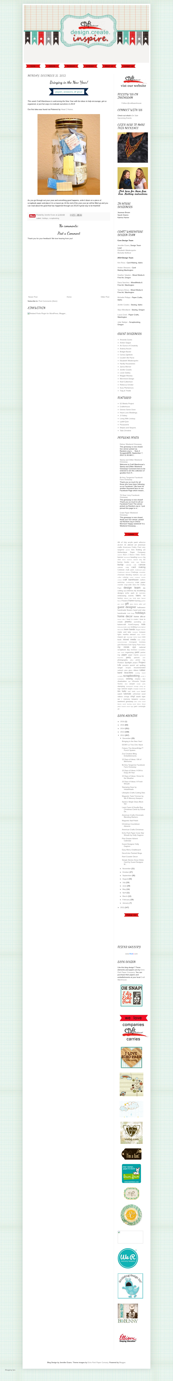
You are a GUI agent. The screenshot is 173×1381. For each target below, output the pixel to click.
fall (144, 596)
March (125, 896)
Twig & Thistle (125, 391)
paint (137, 652)
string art (142, 686)
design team (132, 587)
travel (138, 691)
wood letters (137, 704)
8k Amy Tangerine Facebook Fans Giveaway (131, 478)
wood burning (127, 704)
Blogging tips (10, 1370)
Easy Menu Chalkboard (131, 850)
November (126, 869)
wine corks (137, 701)
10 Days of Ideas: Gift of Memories (131, 760)
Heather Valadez (124, 275)
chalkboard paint (140, 570)
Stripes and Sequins (128, 428)
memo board (137, 637)
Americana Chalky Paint (132, 547)
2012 (122, 735)
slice (126, 684)
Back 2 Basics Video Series (134, 555)
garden (143, 601)
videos (120, 696)
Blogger (122, 1362)
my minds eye (127, 647)
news (122, 652)
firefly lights (136, 598)
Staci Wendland (124, 310)
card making (138, 567)
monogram (133, 642)
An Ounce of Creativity (129, 346)
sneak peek (141, 684)
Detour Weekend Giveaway (131, 444)
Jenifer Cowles (123, 305)
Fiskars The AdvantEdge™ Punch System (132, 749)
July (124, 882)
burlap (120, 564)
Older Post (105, 297)
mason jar (122, 637)
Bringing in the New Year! (132, 741)
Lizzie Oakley (125, 373)
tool (129, 691)
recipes (128, 668)
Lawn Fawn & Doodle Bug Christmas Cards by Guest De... (133, 809)
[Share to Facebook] (78, 215)
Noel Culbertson (126, 382)
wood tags (130, 706)
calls (134, 565)
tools (133, 691)
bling (140, 559)
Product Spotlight (125, 663)
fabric (138, 595)
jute (144, 622)
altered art (132, 545)
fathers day (128, 598)
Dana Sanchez (123, 282)
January (125, 903)
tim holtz (122, 691)
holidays (45, 218)
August (125, 879)
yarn (135, 706)
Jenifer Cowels (126, 370)
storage (136, 686)
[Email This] (71, 215)
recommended (139, 668)
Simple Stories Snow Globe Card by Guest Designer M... (133, 862)
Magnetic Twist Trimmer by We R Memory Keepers (132, 797)
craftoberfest (130, 582)
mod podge (141, 639)
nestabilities (141, 650)
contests (137, 577)
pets (144, 657)
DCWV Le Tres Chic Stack (132, 745)
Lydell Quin (124, 422)
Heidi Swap (130, 613)
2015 (122, 725)
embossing (122, 596)
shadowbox (122, 681)
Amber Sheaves (124, 268)
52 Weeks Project (127, 404)
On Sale (135, 115)
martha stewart (129, 634)
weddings (142, 699)
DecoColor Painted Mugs (132, 853)
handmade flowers (125, 610)
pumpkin (125, 665)
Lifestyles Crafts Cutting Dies (133, 793)
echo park (129, 593)
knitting (134, 627)
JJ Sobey (123, 416)
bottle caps (135, 562)
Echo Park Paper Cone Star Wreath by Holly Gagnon (133, 834)
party (128, 657)
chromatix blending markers (128, 575)
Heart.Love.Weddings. (129, 413)
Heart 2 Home (67, 109)
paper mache (133, 655)
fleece (119, 601)
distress (130, 591)
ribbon (135, 670)
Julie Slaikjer (123, 322)
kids (143, 624)
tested (141, 689)
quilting (142, 665)
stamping (121, 686)
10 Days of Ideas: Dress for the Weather (133, 777)
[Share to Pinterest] (81, 215)
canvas (142, 564)
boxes (143, 562)
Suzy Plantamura (126, 388)
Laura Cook (122, 315)
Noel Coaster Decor (130, 857)
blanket (135, 559)
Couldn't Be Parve (127, 358)
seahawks (121, 679)
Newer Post (32, 297)
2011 (122, 907)
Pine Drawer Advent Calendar (130, 839)
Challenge (134, 572)
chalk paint (130, 570)
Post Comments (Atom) (48, 301)
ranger (120, 668)
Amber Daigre (125, 343)
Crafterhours (125, 407)
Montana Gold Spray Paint (131, 645)
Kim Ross (121, 263)
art (144, 550)
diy (135, 591)
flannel (143, 598)
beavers (140, 557)
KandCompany (133, 624)
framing (137, 601)
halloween (141, 607)
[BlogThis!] (73, 215)
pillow (131, 660)
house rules (121, 619)
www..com (131, 954)
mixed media (129, 639)
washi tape (140, 696)
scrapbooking (54, 218)
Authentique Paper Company (131, 552)
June (124, 886)
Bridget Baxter (125, 352)
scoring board (140, 673)
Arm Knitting (136, 550)
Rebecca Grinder (126, 385)
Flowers (125, 601)
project (135, 663)
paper (124, 655)
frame (131, 600)
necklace (134, 650)
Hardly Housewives (127, 364)
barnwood (127, 557)
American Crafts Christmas (132, 830)
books (126, 562)
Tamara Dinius (123, 290)
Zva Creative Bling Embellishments (129, 755)
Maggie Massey (126, 376)
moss (143, 645)
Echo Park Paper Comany (98, 1362)
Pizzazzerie (124, 425)
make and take (124, 632)
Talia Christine (125, 431)
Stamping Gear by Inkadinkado (129, 788)
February (126, 900)
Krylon (139, 627)
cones (131, 577)
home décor (139, 616)
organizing (129, 652)
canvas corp (123, 567)
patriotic (137, 658)
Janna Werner (125, 367)
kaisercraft (122, 624)
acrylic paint (133, 542)
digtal (125, 590)
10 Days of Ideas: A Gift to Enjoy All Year (132, 771)
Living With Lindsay (127, 419)
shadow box (140, 679)
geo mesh (121, 604)
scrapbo (120, 676)
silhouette (135, 681)
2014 (122, 728)
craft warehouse (131, 579)
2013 (122, 732)
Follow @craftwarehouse (131, 103)
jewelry (128, 622)
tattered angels (127, 689)
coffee (119, 577)
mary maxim (141, 634)
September (127, 875)
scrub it (143, 676)
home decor (125, 616)
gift (127, 603)
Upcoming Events (125, 118)
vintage (126, 697)
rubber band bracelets (131, 671)
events (131, 596)
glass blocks (134, 604)
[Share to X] (76, 215)
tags (119, 689)
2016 (122, 721)
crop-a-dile (128, 585)
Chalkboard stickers (124, 572)
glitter (140, 604)
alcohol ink (122, 545)
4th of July (122, 542)
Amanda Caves (126, 340)
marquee (135, 632)
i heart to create (132, 619)
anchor (128, 550)
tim (144, 689)
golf (144, 604)
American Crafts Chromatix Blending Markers (133, 816)
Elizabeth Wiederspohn (127, 250)
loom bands (129, 629)
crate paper (140, 582)
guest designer (127, 607)
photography (123, 660)
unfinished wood (139, 694)
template (136, 689)
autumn (120, 555)
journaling (137, 622)
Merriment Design (127, 379)
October (125, 872)
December (126, 738)
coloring (125, 577)
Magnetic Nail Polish (130, 821)
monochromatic (122, 642)
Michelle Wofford (124, 253)
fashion (120, 598)
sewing (129, 679)
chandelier (142, 572)
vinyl (132, 696)
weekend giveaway (125, 701)
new (119, 652)
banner (120, 557)
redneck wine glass (125, 670)
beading (134, 557)
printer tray (140, 660)
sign (129, 681)
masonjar (129, 637)
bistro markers (127, 559)
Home (69, 297)
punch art (134, 665)
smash (132, 684)
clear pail (142, 575)
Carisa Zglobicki (126, 355)
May (124, 889)
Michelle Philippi (124, 297)
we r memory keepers (128, 699)
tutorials (127, 694)
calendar (128, 565)
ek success (140, 593)
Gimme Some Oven (128, 410)
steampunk (129, 686)
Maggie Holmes (140, 629)
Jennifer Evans (50, 215)
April (124, 893)
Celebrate (121, 570)
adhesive (142, 542)
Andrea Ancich (125, 349)
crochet (120, 585)
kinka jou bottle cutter (124, 627)
